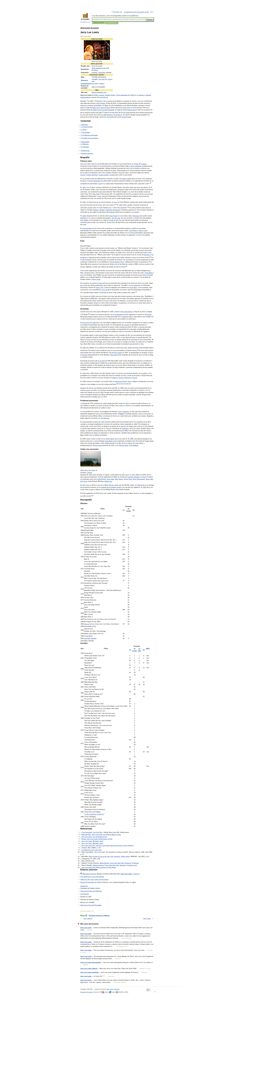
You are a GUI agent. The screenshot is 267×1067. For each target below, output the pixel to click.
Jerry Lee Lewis (85, 927)
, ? (107, 845)
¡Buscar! (150, 19)
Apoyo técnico (110, 989)
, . (94, 837)
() (84, 80)
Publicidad (116, 989)
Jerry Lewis (147, 918)
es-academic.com (85, 22)
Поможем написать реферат (99, 915)
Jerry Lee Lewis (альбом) (89, 972)
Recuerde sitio (117, 12)
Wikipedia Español (98, 23)
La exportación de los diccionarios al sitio (136, 12)
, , (101, 834)
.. (99, 92)
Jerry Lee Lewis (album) (88, 968)
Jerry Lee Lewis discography (90, 962)
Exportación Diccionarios (86, 992)
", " (115, 863)
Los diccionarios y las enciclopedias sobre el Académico (115, 16)
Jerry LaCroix (87, 918)
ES (151, 12)
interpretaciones (111, 23)
